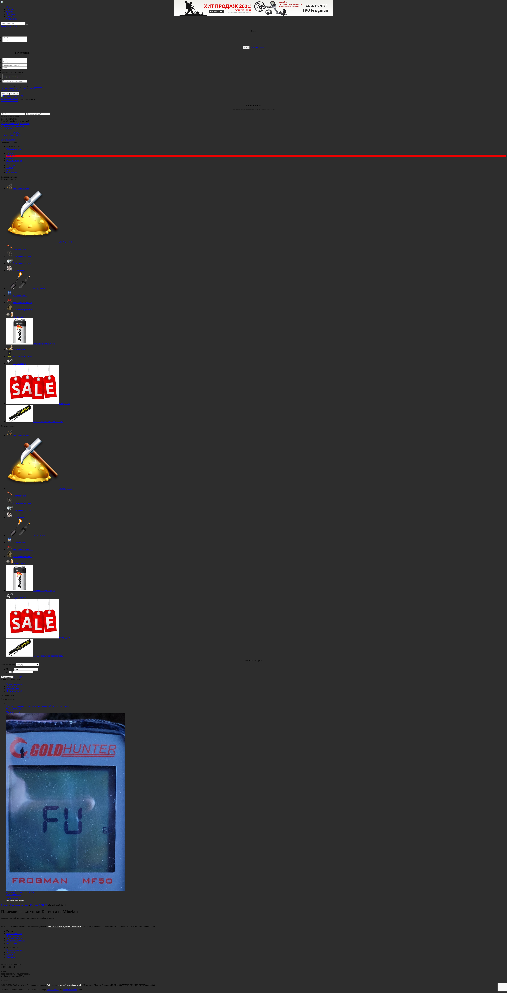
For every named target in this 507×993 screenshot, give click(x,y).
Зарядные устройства (22, 356)
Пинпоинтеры (19, 249)
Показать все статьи (15, 901)
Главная (9, 7)
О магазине (11, 19)
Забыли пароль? (257, 47)
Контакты (10, 16)
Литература (11, 686)
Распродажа (64, 403)
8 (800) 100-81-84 (9, 99)
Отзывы (10, 158)
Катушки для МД (14, 938)
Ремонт (9, 168)
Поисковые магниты (22, 263)
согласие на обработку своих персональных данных (21, 87)
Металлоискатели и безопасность (48, 422)
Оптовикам (11, 172)
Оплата (9, 12)
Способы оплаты (14, 950)
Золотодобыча (65, 242)
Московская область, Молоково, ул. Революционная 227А (15, 124)
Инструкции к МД (14, 691)
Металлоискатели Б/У (23, 549)
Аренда (9, 170)
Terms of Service (70, 990)
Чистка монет (19, 317)
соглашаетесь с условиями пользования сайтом (19, 89)
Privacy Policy (53, 990)
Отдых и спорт (19, 363)
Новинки (10, 156)
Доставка (10, 14)
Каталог (10, 9)
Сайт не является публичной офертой (64, 927)
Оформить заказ (8, 140)
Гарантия (10, 165)
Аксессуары (18, 270)
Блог (8, 163)
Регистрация (6, 26)
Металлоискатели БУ (22, 302)
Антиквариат (19, 349)
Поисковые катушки (22, 256)
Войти (246, 47)
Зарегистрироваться (10, 94)
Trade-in (9, 153)
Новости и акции (14, 160)
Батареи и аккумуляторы (44, 344)
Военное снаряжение (22, 310)
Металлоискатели (21, 188)
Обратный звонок (27, 99)
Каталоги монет (20, 295)
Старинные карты (14, 684)
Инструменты (39, 288)
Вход (16, 26)
